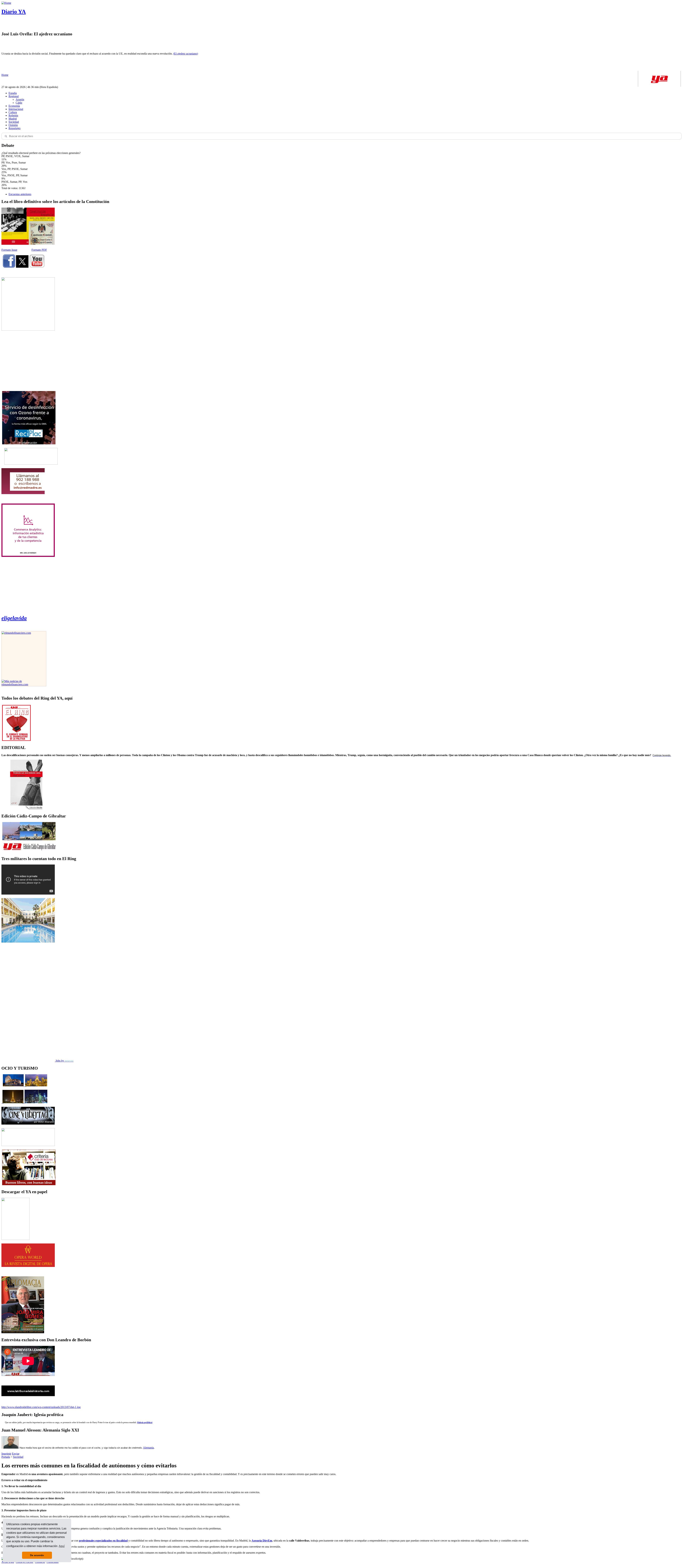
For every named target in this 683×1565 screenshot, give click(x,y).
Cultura (13, 112)
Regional (14, 96)
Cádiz (19, 102)
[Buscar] (6, 136)
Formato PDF (39, 249)
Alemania (148, 1447)
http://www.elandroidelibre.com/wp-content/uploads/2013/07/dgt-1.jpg (41, 1407)
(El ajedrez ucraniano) (185, 53)
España (13, 93)
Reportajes (14, 128)
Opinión (13, 125)
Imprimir (6, 1453)
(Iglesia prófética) (144, 1422)
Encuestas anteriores (20, 194)
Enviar (15, 1453)
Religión (13, 115)
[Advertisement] (28, 360)
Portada (5, 1456)
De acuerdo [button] (37, 1555)
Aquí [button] (62, 1546)
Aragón (20, 99)
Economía (14, 105)
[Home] (6, 2)
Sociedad (14, 121)
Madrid (13, 118)
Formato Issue (9, 249)
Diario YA (13, 11)
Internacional (16, 109)
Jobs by (64, 1060)
